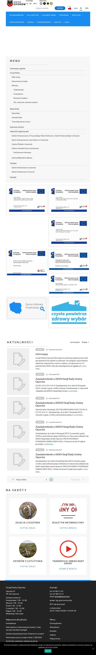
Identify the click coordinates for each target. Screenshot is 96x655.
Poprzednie (21, 479)
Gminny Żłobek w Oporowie (22, 144)
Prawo (84, 342)
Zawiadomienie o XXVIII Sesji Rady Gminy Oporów (58, 380)
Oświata (13, 163)
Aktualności (54, 627)
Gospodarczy (18, 94)
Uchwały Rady (17, 117)
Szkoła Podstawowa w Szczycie (23, 172)
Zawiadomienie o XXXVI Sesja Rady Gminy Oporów (59, 428)
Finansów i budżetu (20, 98)
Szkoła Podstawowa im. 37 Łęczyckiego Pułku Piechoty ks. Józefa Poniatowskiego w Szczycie (45, 136)
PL (81, 8)
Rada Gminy (14, 109)
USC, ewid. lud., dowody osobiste (25, 102)
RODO (67, 22)
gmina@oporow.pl (62, 596)
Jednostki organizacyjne (19, 131)
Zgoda (48, 651)
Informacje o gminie (17, 68)
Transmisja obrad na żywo (21, 122)
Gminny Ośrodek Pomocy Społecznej (25, 148)
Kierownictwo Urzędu (20, 81)
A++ (35, 3)
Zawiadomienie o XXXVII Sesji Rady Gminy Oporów (59, 404)
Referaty (15, 85)
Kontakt (57, 22)
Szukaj (60, 8)
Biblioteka (76, 15)
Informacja (41, 354)
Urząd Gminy (15, 73)
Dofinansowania (44, 22)
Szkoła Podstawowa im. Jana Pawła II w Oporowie (30, 140)
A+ (31, 3)
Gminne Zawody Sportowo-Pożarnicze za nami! (25, 633)
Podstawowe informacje (22, 152)
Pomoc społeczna (16, 22)
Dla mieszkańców (16, 15)
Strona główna (55, 623)
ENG (86, 8)
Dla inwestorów (49, 15)
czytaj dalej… (73, 391)
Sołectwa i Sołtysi (17, 127)
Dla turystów (33, 15)
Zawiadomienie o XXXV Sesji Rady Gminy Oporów (58, 456)
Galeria (30, 22)
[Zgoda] (93, 648)
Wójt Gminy (16, 77)
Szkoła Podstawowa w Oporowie (24, 168)
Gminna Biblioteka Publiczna (22, 158)
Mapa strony (55, 638)
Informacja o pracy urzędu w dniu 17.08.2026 (24, 637)
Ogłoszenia (64, 15)
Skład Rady (16, 113)
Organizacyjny (18, 90)
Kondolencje (11, 623)
